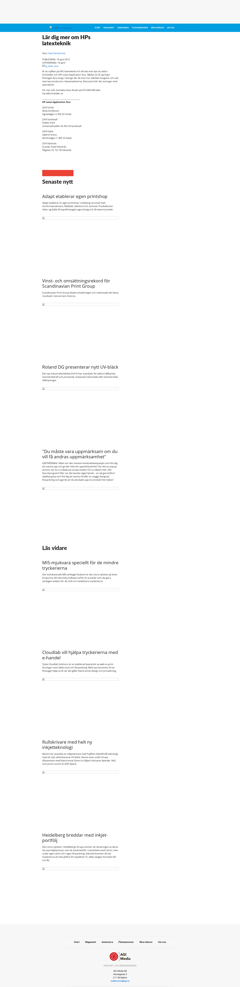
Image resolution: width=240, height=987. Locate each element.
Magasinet (108, 28)
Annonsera (123, 28)
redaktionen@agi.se (120, 981)
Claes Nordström (56, 53)
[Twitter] (120, 930)
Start (97, 28)
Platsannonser (140, 28)
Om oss (170, 28)
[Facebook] (114, 930)
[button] (45, 173)
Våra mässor (157, 28)
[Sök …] (193, 28)
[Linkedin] (126, 930)
